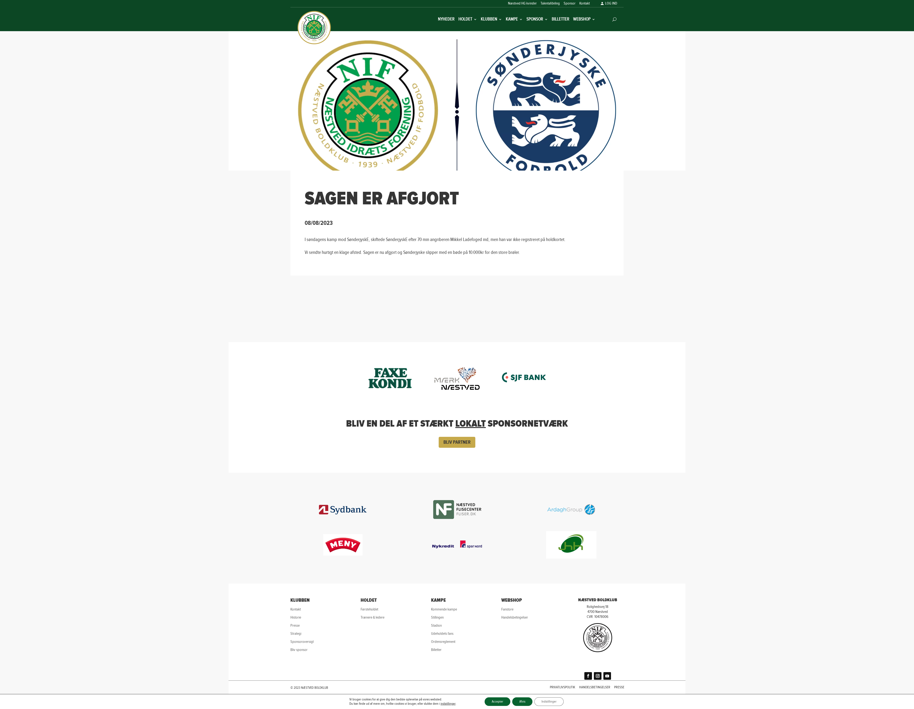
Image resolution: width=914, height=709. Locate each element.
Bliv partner (457, 442)
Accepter (497, 702)
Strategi (295, 633)
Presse (295, 625)
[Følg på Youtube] (607, 676)
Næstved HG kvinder (522, 4)
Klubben (489, 20)
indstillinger (448, 704)
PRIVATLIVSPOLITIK (562, 687)
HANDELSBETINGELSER (594, 687)
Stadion (436, 625)
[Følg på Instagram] (597, 676)
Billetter (560, 20)
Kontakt (584, 4)
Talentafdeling (550, 4)
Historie (295, 617)
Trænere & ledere (372, 617)
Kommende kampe (444, 609)
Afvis (522, 702)
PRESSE (619, 687)
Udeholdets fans (442, 633)
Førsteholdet (369, 609)
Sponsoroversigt (302, 642)
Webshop (582, 20)
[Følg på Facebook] (588, 676)
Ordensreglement (443, 642)
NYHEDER (446, 20)
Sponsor (570, 4)
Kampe (512, 20)
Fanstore (507, 609)
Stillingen (437, 617)
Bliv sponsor (299, 650)
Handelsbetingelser (514, 617)
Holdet (465, 20)
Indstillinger (548, 702)
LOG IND (611, 4)
